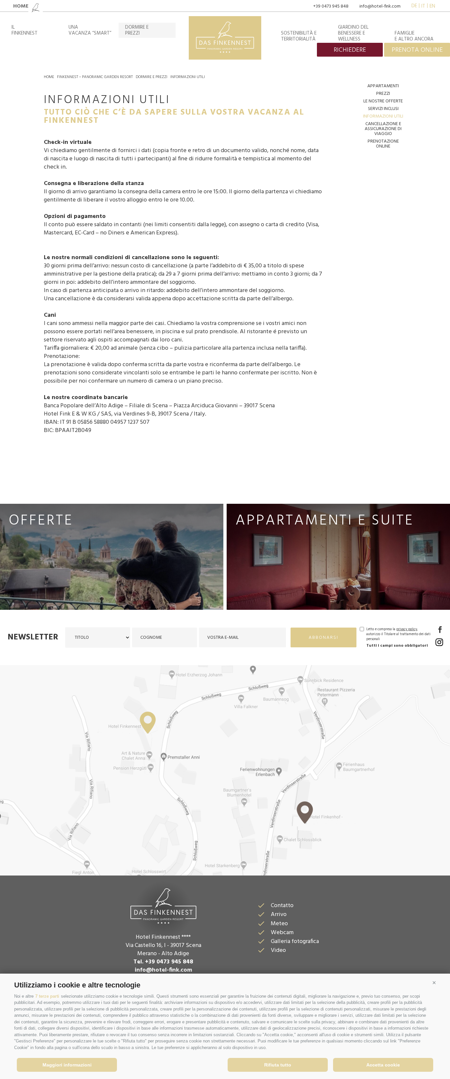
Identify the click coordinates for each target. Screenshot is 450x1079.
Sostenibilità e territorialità (299, 36)
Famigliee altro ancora (414, 36)
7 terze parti (47, 996)
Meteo (279, 923)
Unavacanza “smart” (90, 30)
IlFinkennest (25, 30)
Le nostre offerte (383, 101)
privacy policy (406, 629)
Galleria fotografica (295, 941)
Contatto (282, 905)
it (423, 6)
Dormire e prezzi (151, 77)
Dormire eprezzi (137, 30)
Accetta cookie (383, 1064)
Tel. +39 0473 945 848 (163, 962)
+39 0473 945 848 (331, 6)
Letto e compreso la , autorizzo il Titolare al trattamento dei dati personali (398, 634)
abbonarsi (323, 637)
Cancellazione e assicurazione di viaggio (383, 129)
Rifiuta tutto (277, 1064)
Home (49, 77)
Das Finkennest (163, 905)
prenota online (417, 50)
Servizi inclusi (383, 109)
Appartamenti (383, 86)
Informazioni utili (187, 77)
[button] (434, 982)
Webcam (282, 932)
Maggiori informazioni (67, 1064)
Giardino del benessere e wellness (353, 33)
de (414, 6)
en (432, 6)
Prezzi (383, 93)
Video (278, 950)
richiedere (350, 50)
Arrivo (279, 914)
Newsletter (33, 637)
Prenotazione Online (383, 144)
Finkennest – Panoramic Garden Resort (95, 77)
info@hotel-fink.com (380, 6)
